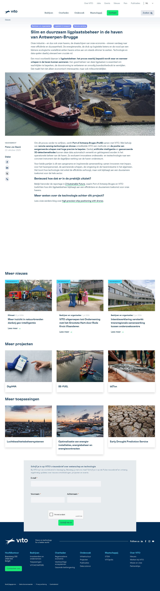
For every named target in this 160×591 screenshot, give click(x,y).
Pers (125, 3)
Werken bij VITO (137, 560)
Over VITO (88, 3)
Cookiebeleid (54, 584)
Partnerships (135, 566)
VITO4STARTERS (37, 565)
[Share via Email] (7, 179)
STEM (107, 556)
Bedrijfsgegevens (10, 584)
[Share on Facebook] (7, 162)
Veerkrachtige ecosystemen (61, 563)
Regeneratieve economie (61, 557)
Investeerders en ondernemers (37, 557)
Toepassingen (35, 562)
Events (107, 3)
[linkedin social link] (142, 541)
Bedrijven (49, 12)
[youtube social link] (153, 541)
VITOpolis (109, 560)
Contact (112, 12)
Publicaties (135, 3)
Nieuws (117, 3)
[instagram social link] (149, 541)
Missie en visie (136, 563)
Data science (85, 566)
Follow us (134, 541)
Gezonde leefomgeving (65, 567)
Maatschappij (96, 12)
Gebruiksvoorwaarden (26, 584)
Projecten (84, 560)
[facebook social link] (145, 541)
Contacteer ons (13, 568)
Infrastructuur (85, 556)
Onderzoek (79, 12)
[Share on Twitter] (7, 173)
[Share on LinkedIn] (7, 167)
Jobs (99, 3)
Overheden (64, 12)
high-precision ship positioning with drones (82, 201)
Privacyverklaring (41, 584)
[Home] (11, 12)
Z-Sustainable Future (75, 184)
